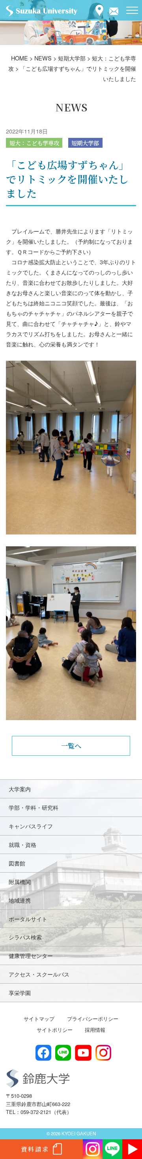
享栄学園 (20, 992)
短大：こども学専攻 (34, 143)
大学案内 (20, 789)
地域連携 (20, 900)
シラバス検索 (25, 937)
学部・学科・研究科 (33, 807)
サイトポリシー (55, 1029)
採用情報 (95, 1029)
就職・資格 (22, 844)
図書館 (17, 863)
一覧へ (71, 746)
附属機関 (20, 881)
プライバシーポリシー (92, 1018)
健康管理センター (31, 955)
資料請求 (35, 1149)
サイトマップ (39, 1018)
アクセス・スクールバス (39, 974)
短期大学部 (85, 143)
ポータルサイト (28, 918)
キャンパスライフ (31, 826)
